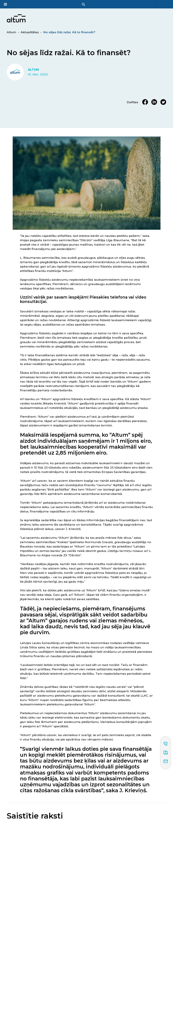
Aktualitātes (30, 32)
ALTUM (33, 69)
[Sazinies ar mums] (166, 761)
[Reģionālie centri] (166, 752)
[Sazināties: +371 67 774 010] (166, 744)
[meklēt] (83, 4)
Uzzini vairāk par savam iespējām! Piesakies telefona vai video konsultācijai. (83, 299)
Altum (11, 32)
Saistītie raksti (35, 815)
